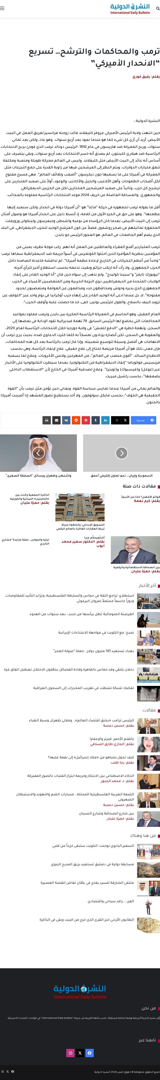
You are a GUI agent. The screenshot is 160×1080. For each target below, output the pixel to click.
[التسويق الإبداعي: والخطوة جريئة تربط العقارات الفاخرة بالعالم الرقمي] (80, 507)
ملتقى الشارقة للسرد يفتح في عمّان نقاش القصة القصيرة (87, 883)
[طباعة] (46, 420)
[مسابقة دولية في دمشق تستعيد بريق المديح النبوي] (148, 870)
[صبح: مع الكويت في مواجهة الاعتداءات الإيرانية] (148, 638)
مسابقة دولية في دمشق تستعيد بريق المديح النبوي (92, 865)
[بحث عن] (158, 10)
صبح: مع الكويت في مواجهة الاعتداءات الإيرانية (96, 633)
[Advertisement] (80, 31)
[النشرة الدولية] (130, 9)
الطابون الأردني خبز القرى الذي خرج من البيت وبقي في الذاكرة (87, 920)
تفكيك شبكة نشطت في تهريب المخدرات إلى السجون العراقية (83, 688)
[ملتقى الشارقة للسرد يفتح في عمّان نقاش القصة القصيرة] (148, 888)
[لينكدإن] (105, 420)
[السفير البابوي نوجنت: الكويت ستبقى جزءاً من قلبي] (148, 851)
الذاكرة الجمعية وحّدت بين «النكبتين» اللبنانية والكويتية (29, 499)
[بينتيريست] (86, 420)
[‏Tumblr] (95, 420)
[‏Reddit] (76, 420)
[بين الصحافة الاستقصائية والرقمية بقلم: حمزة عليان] (135, 550)
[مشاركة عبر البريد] (56, 420)
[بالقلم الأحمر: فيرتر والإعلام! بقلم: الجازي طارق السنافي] (148, 744)
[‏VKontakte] (66, 420)
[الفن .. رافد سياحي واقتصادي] (148, 907)
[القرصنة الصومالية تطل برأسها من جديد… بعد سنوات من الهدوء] (148, 620)
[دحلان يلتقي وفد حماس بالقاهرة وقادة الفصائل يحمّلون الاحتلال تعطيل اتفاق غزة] (148, 675)
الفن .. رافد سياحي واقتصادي (111, 901)
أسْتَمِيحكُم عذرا (83, 542)
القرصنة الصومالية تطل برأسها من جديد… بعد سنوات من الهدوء (82, 614)
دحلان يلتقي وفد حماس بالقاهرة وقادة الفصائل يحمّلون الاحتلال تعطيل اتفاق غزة (69, 670)
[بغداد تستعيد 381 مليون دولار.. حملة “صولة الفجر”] (148, 656)
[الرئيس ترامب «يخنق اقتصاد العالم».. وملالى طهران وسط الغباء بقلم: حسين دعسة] (148, 726)
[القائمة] (2, 10)
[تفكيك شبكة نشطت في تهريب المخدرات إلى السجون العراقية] (148, 693)
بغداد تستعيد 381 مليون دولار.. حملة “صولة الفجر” (93, 651)
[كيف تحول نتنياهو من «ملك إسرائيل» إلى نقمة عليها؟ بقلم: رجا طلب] (148, 763)
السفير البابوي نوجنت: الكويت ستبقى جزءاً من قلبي (93, 846)
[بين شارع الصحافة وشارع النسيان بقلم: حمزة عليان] (148, 819)
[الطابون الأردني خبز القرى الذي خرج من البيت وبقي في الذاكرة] (148, 925)
